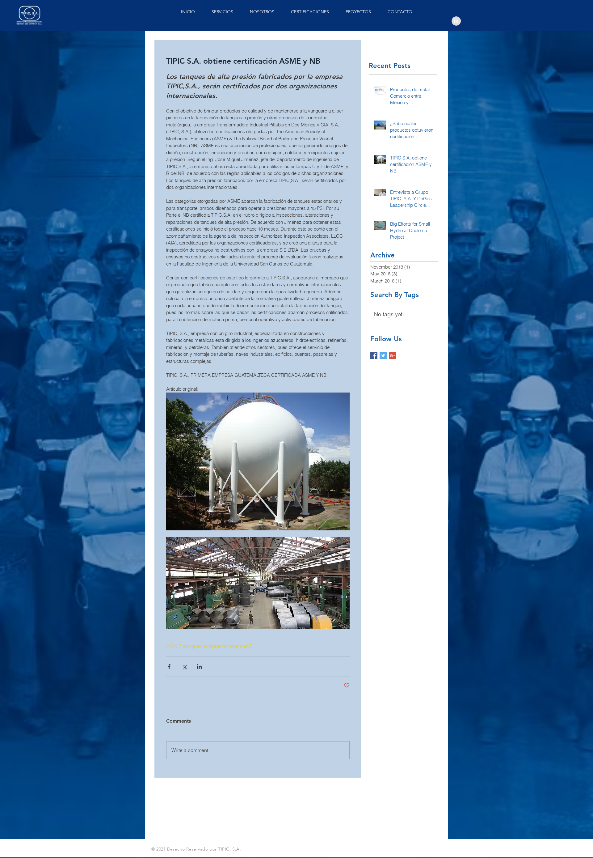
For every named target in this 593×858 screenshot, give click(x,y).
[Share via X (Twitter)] (184, 666)
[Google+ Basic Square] (392, 355)
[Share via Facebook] (169, 666)
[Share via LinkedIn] (199, 666)
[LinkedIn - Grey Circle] (456, 21)
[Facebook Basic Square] (373, 355)
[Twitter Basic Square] (383, 355)
